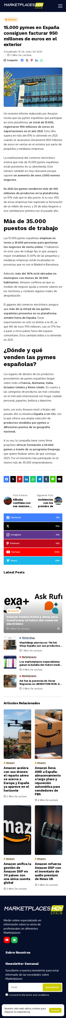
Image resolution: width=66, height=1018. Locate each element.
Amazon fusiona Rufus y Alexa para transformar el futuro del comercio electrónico (32, 620)
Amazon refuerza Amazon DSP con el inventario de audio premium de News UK (48, 871)
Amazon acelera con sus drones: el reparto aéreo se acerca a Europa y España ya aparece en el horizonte (16, 779)
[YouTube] (7, 940)
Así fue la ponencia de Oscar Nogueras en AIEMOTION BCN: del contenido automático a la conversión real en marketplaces (40, 682)
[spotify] (14, 940)
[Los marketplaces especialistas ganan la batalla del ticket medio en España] (10, 662)
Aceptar (55, 1010)
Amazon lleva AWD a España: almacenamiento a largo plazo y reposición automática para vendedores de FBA (48, 781)
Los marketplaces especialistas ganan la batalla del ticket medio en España (40, 663)
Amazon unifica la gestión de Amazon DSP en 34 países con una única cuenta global (17, 873)
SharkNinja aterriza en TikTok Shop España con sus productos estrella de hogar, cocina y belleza (39, 644)
